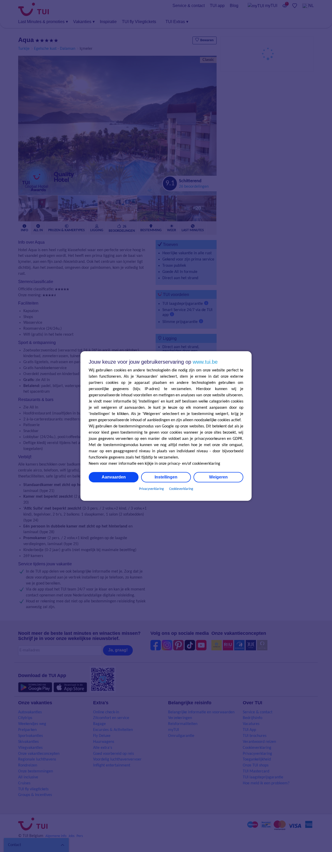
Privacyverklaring (151, 489)
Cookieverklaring (181, 489)
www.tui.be (205, 362)
